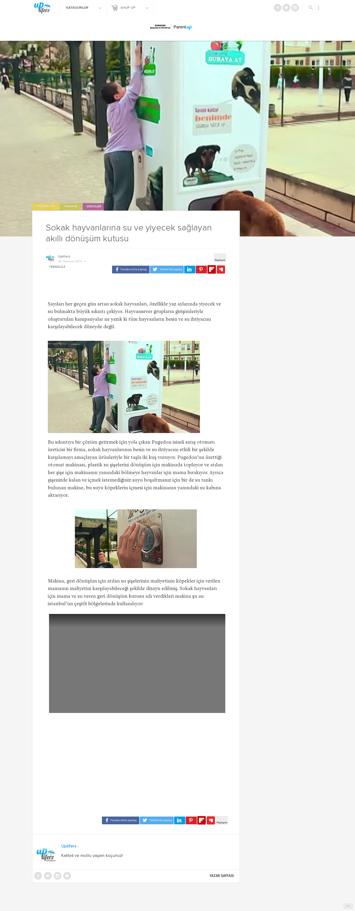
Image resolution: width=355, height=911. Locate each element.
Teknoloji (71, 206)
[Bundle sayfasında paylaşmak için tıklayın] (221, 269)
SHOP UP (128, 7)
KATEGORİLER (77, 7)
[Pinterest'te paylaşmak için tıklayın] (201, 269)
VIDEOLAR (93, 206)
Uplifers (64, 256)
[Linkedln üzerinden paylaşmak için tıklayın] (189, 269)
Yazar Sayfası (222, 876)
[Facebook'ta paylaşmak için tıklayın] (130, 269)
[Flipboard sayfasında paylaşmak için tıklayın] (211, 269)
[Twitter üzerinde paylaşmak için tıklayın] (167, 269)
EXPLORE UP (45, 206)
